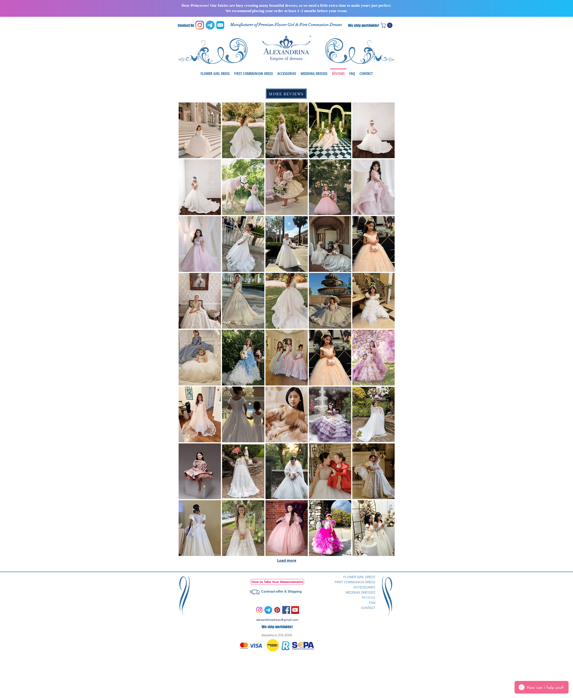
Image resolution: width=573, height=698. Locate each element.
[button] (387, 25)
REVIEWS (368, 598)
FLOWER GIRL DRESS (359, 577)
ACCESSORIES (364, 587)
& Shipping (292, 591)
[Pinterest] (277, 610)
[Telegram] (268, 610)
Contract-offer (272, 591)
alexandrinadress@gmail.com (277, 619)
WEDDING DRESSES (360, 592)
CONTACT (368, 608)
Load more (286, 560)
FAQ (372, 603)
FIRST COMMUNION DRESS (355, 582)
